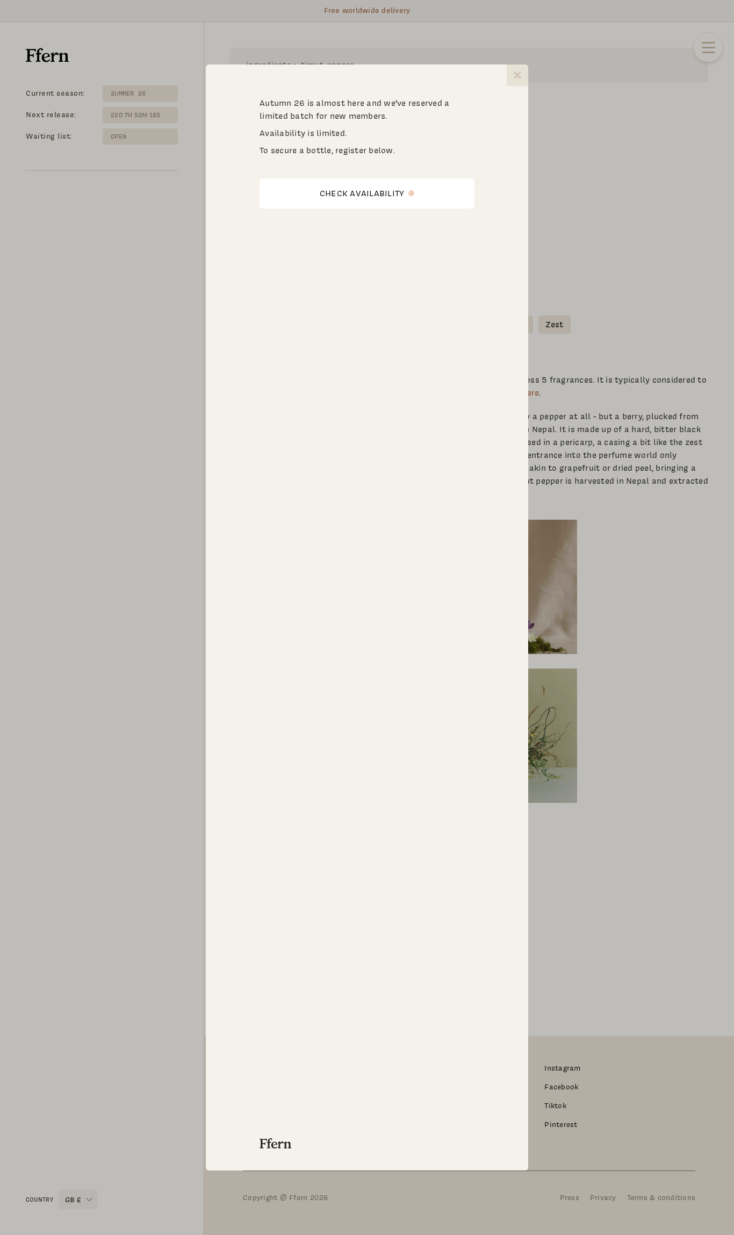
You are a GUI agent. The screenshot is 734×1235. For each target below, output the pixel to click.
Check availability (362, 193)
